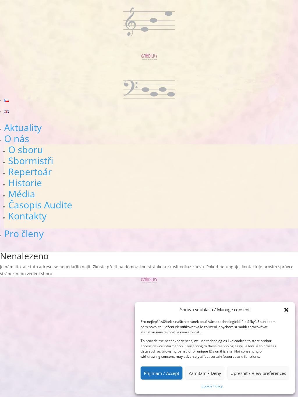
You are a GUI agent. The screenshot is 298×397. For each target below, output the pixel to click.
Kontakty (27, 216)
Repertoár (30, 171)
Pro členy (24, 233)
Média (21, 193)
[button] (286, 310)
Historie (25, 182)
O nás (16, 138)
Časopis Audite (40, 205)
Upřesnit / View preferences (258, 373)
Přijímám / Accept (161, 373)
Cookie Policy (212, 386)
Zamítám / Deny (205, 373)
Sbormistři (30, 160)
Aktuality (23, 127)
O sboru (25, 149)
